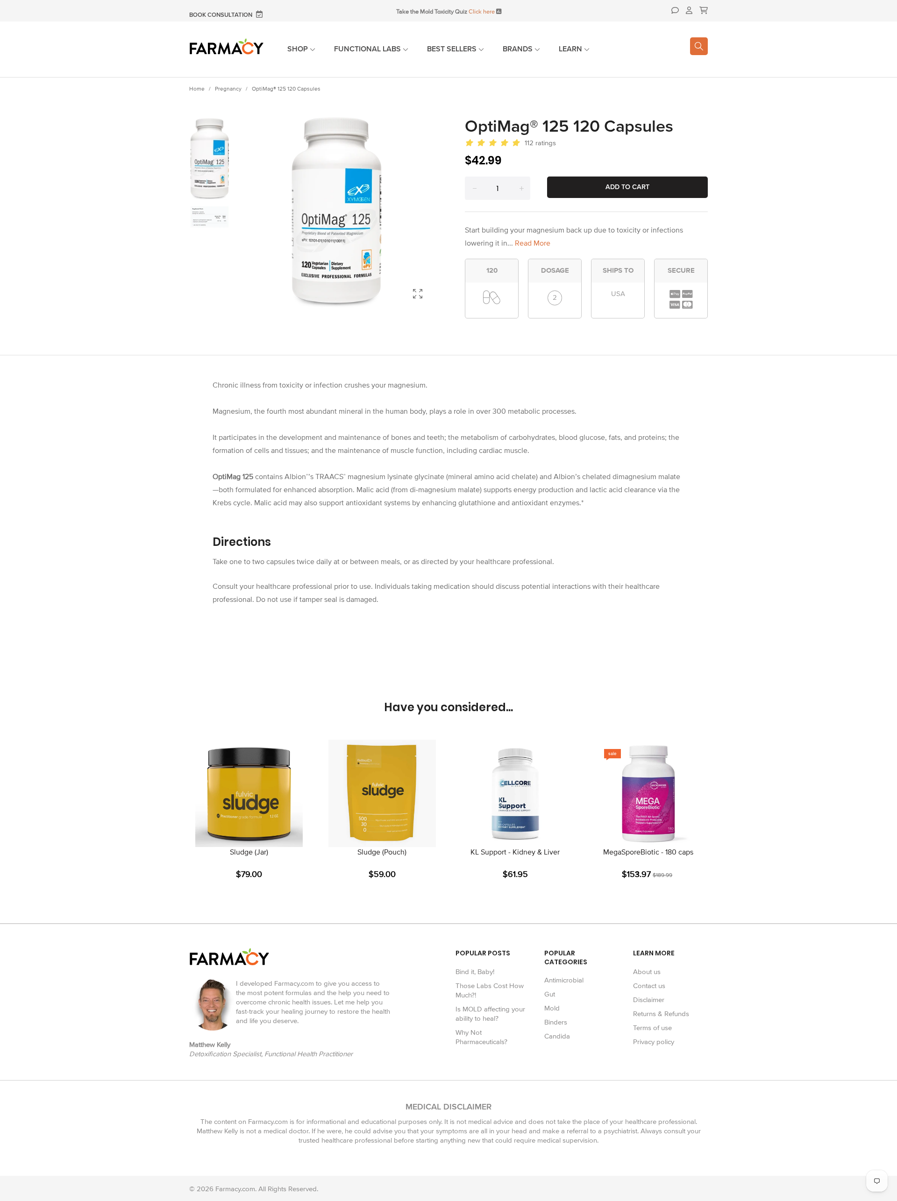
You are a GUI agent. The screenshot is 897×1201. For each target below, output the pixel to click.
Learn (571, 49)
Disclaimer (648, 1000)
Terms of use (652, 1028)
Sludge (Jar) (249, 852)
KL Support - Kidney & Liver (515, 852)
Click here (481, 11)
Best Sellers (452, 49)
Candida (557, 1036)
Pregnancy (228, 88)
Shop (298, 49)
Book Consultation (221, 15)
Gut (549, 994)
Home (197, 88)
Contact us (649, 986)
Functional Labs (368, 49)
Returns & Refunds (661, 1014)
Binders (555, 1022)
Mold (552, 1008)
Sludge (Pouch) (381, 852)
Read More (532, 243)
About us (647, 972)
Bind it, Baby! (475, 972)
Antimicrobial (564, 980)
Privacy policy (653, 1042)
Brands (518, 49)
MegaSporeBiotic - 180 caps (648, 852)
